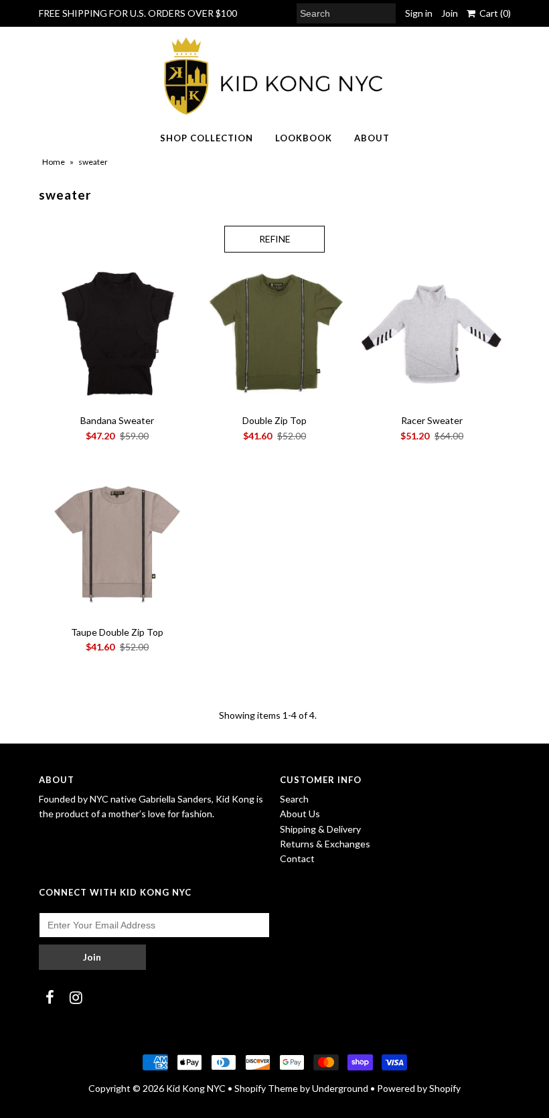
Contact (297, 858)
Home (53, 162)
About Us (300, 813)
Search (294, 799)
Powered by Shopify (419, 1088)
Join (449, 13)
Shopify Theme (266, 1088)
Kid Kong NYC (196, 1088)
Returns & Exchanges (325, 843)
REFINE (275, 238)
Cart (493, 13)
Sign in (419, 13)
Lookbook (303, 138)
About (372, 138)
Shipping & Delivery (320, 829)
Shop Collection (206, 138)
